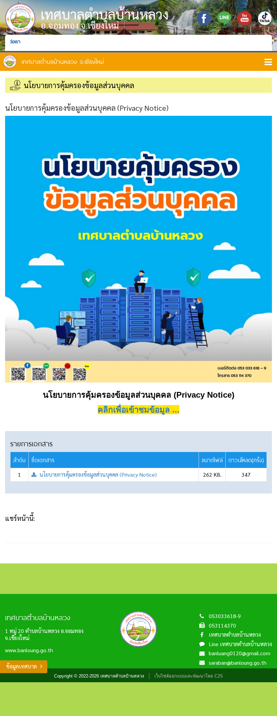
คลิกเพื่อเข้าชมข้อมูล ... (138, 409)
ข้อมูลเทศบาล (21, 666)
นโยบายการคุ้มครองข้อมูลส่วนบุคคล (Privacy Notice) (97, 474)
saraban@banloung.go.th (238, 662)
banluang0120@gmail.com (239, 653)
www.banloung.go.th (29, 650)
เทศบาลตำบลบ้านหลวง (235, 634)
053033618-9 (225, 615)
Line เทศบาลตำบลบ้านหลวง (240, 643)
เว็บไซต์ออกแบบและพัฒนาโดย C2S (188, 676)
